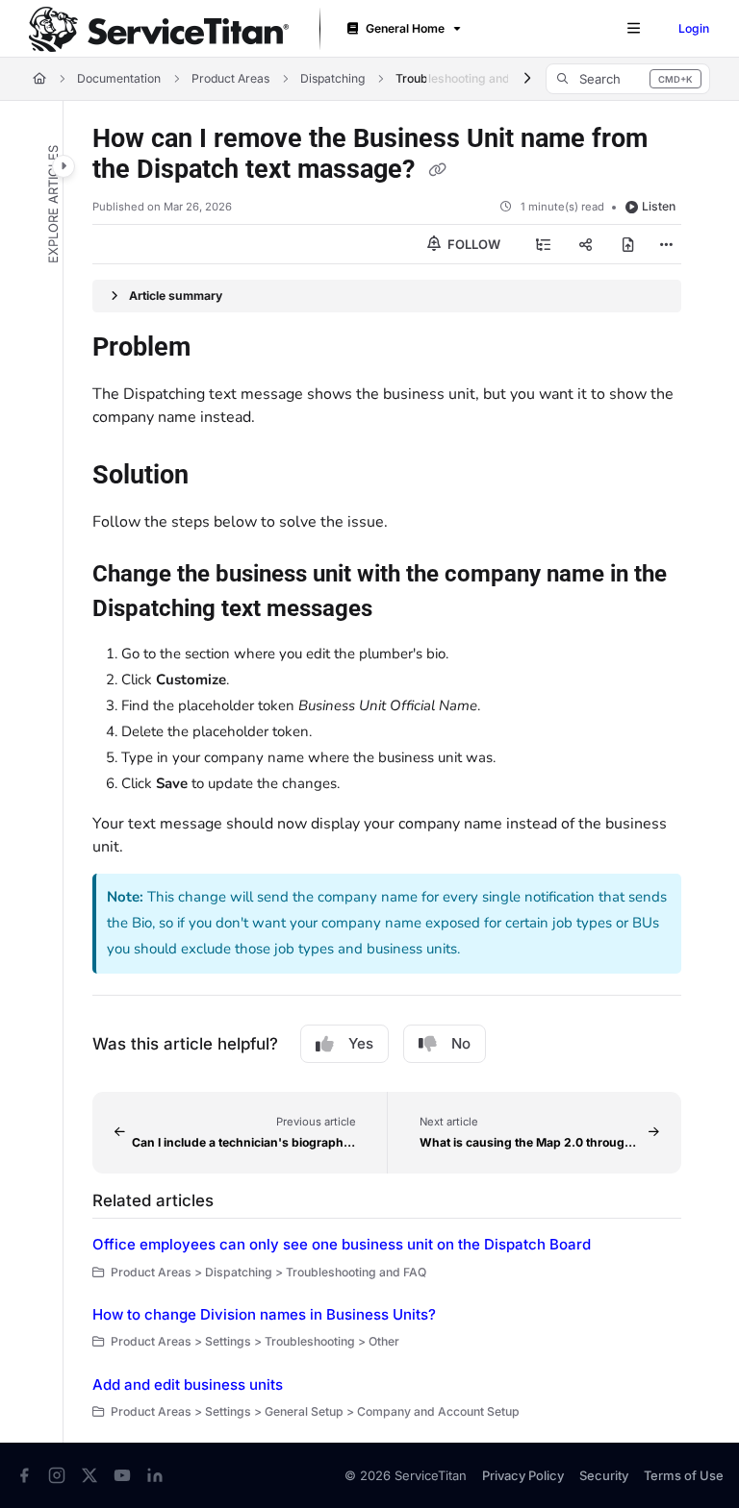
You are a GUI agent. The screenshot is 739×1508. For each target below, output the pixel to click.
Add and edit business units (187, 1384)
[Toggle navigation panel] (63, 166)
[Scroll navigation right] (526, 78)
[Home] (159, 29)
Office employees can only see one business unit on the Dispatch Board (341, 1244)
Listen (658, 206)
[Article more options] (665, 244)
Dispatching (332, 78)
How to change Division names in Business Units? (264, 1314)
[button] (628, 78)
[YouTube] (122, 1475)
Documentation (119, 78)
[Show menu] (633, 28)
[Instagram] (56, 1475)
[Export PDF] (628, 244)
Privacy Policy (523, 1475)
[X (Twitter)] (89, 1475)
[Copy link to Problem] (220, 349)
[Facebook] (24, 1475)
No (461, 1043)
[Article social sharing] (586, 244)
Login (693, 28)
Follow (472, 244)
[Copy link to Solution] (218, 476)
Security (603, 1475)
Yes (360, 1043)
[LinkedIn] (155, 1475)
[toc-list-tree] (543, 244)
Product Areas (230, 78)
